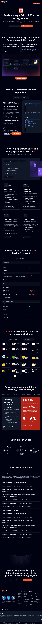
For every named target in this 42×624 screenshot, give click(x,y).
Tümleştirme (20, 604)
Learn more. (7, 616)
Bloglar (25, 596)
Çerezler (34, 623)
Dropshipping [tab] (37, 394)
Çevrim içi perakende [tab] (6, 394)
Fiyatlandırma (30, 1)
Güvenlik (25, 623)
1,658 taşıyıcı (31, 275)
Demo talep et (36, 3)
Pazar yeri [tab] (29, 394)
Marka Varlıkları (26, 599)
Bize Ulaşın (36, 593)
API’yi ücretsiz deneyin (27, 25)
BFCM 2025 (25, 591)
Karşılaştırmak (26, 601)
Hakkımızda (37, 591)
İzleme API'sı (20, 591)
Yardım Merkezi (26, 597)
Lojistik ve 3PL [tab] (16, 394)
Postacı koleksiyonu (34, 294)
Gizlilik (17, 623)
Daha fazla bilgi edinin (9, 426)
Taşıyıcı (16, 1)
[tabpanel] (21, 413)
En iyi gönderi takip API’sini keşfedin (21, 137)
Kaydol (35, 1)
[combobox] (28, 339)
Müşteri (36, 595)
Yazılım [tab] (23, 394)
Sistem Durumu (37, 604)
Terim (13, 623)
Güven (30, 623)
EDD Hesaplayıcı (32, 601)
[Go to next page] (29, 376)
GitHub (31, 290)
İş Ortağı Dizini (37, 599)
